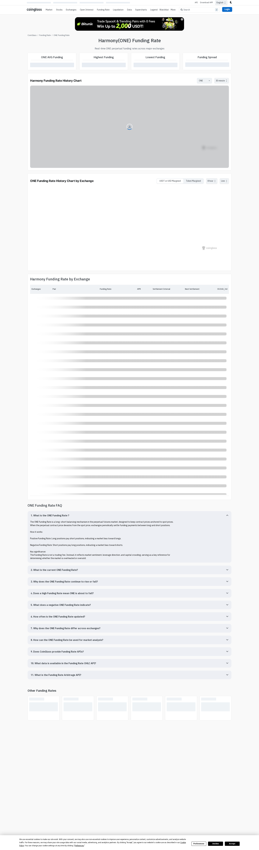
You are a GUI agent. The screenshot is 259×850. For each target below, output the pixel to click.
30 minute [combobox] (220, 80)
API (196, 2)
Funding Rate (45, 35)
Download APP (206, 2)
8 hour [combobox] (210, 181)
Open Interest (87, 9)
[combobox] (203, 80)
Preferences (198, 844)
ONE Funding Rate (62, 35)
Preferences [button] (79, 846)
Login (227, 9)
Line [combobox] (223, 181)
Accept (232, 844)
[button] (129, 515)
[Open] (209, 81)
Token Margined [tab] (193, 181)
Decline (215, 844)
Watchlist (164, 9)
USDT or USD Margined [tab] (170, 181)
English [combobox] (220, 2)
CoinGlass (32, 35)
